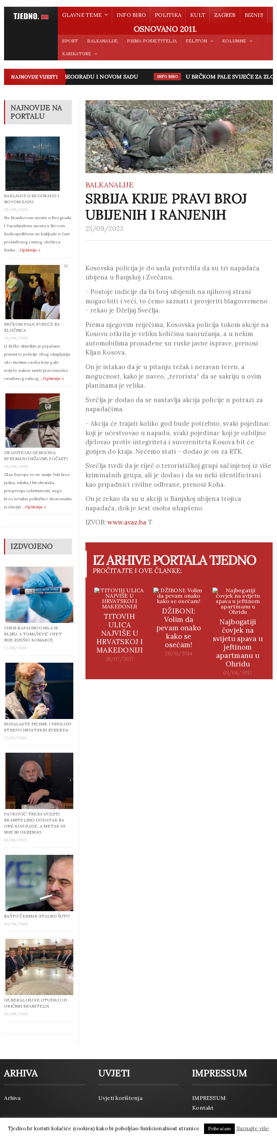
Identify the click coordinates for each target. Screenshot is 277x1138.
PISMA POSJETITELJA (151, 41)
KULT (197, 14)
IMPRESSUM (209, 1098)
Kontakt (203, 1107)
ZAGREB (224, 14)
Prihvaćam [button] (219, 1129)
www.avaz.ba (126, 522)
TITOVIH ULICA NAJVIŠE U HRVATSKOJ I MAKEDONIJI (119, 633)
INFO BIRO (131, 14)
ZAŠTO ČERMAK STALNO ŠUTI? (37, 916)
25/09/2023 (104, 228)
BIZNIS (254, 14)
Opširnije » (30, 249)
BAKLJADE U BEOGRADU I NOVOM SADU (77, 76)
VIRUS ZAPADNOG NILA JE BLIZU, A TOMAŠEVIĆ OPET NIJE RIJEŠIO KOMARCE (33, 633)
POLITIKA (168, 14)
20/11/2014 (178, 654)
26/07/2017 (119, 659)
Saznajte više (252, 1128)
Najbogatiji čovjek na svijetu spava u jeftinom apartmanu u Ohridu (238, 642)
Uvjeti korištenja (120, 1098)
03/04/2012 (237, 673)
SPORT (70, 41)
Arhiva (12, 1098)
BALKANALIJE (102, 41)
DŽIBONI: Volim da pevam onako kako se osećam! (178, 627)
